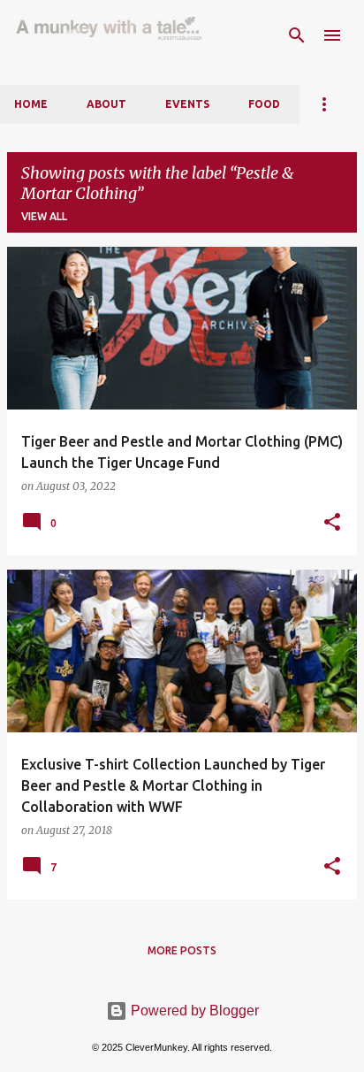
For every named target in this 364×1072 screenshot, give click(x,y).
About (106, 104)
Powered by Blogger (193, 1010)
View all (44, 216)
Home (31, 104)
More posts (182, 950)
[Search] (296, 35)
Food (264, 104)
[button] (332, 522)
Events (187, 104)
